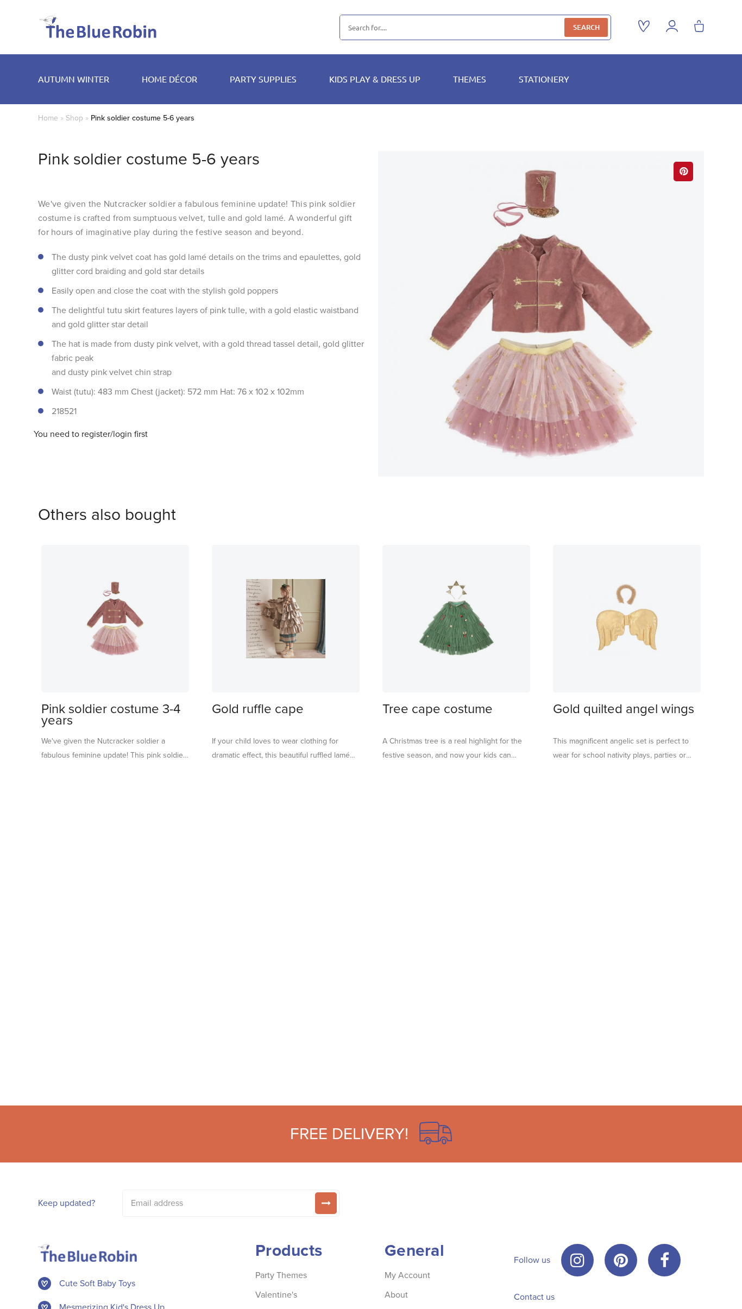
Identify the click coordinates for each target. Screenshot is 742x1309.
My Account (407, 1275)
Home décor (169, 78)
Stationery (544, 78)
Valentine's (276, 1294)
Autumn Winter (73, 78)
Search (586, 27)
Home (48, 118)
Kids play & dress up (374, 78)
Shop (74, 118)
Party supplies (263, 78)
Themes (469, 78)
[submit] (326, 1203)
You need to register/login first (91, 434)
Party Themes (281, 1275)
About (396, 1294)
